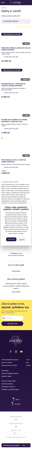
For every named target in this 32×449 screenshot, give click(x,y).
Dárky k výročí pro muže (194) (10, 16)
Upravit (21, 239)
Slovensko (17, 404)
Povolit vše (11, 239)
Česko (17, 399)
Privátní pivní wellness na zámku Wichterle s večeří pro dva (14, 121)
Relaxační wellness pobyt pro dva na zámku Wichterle (15, 49)
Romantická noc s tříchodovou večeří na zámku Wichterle (13, 85)
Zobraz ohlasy (16, 271)
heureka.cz (15, 253)
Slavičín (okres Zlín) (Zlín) (11, 57)
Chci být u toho (12, 323)
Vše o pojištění (16, 292)
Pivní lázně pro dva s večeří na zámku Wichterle (13, 161)
